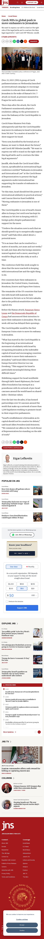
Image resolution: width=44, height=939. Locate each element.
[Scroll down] (39, 732)
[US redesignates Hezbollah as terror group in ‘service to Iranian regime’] (37, 646)
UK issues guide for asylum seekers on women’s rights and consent (22, 708)
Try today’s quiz (22, 553)
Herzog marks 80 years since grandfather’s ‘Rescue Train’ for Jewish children (20, 700)
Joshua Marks (6, 678)
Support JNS (32, 2)
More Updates (8, 732)
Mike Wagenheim (7, 649)
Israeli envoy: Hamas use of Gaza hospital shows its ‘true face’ (22, 692)
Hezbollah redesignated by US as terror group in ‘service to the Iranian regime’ (22, 723)
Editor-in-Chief (18, 783)
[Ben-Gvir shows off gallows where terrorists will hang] (37, 490)
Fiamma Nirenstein (19, 808)
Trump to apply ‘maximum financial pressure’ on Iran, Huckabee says (22, 715)
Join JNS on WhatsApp (23, 535)
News (4, 16)
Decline (22, 930)
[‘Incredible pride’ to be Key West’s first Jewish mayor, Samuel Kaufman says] (37, 632)
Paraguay (29, 310)
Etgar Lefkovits (9, 37)
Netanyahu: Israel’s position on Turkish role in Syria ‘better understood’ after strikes (14, 674)
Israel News (12, 16)
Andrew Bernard (7, 638)
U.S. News (4, 629)
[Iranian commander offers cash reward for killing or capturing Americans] (22, 755)
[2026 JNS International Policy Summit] (22, 897)
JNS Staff (5, 508)
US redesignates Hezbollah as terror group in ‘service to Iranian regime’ (16, 646)
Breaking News (10, 685)
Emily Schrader (6, 773)
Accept (22, 925)
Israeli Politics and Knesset (12, 448)
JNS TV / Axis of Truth (8, 766)
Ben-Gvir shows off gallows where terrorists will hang (16, 490)
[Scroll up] (35, 732)
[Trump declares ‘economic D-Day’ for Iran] (37, 659)
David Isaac (5, 493)
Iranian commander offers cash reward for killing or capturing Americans (21, 769)
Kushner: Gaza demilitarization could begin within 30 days (14, 517)
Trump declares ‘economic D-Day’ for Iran (15, 659)
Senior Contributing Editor (21, 800)
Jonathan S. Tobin (19, 790)
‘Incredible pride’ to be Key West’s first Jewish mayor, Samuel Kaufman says (15, 633)
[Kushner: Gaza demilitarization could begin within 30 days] (37, 517)
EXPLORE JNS (9, 623)
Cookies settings (22, 919)
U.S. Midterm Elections (28, 8)
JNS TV (5, 741)
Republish (33, 41)
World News (5, 656)
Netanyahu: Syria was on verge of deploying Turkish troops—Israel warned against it (15, 504)
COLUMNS (7, 778)
